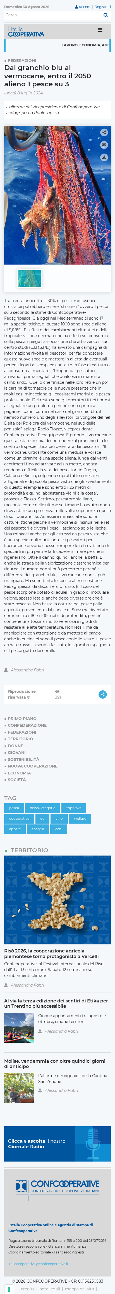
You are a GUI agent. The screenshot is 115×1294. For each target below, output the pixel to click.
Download (104, 157)
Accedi (84, 7)
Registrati (103, 7)
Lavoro (57, 45)
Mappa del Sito (79, 1289)
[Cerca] (106, 15)
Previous (10, 193)
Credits (27, 1289)
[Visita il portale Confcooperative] (57, 1190)
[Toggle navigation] (100, 31)
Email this (104, 145)
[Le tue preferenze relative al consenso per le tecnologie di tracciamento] (9, 1289)
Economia (77, 45)
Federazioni (22, 60)
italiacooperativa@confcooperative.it (38, 1264)
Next (105, 193)
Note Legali (49, 1289)
